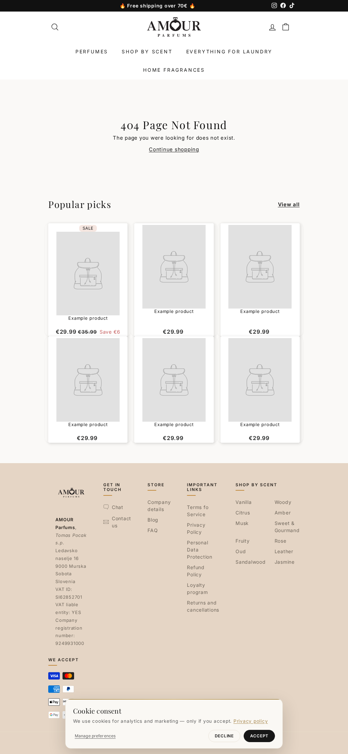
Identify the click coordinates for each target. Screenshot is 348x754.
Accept (259, 735)
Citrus (243, 512)
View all (289, 204)
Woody (283, 502)
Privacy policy (250, 721)
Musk (242, 523)
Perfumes (91, 51)
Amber (283, 512)
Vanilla (243, 502)
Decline (224, 735)
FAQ (152, 530)
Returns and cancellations (203, 606)
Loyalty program (197, 588)
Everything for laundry (229, 51)
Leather (284, 551)
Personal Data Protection (199, 550)
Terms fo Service (197, 510)
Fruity (243, 541)
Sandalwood (251, 562)
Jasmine (285, 562)
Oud (241, 551)
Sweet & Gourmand (287, 526)
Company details (159, 505)
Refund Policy (196, 570)
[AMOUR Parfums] (174, 27)
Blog (152, 520)
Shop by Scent (147, 51)
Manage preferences (95, 735)
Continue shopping (174, 149)
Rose (280, 541)
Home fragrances (174, 70)
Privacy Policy (196, 528)
